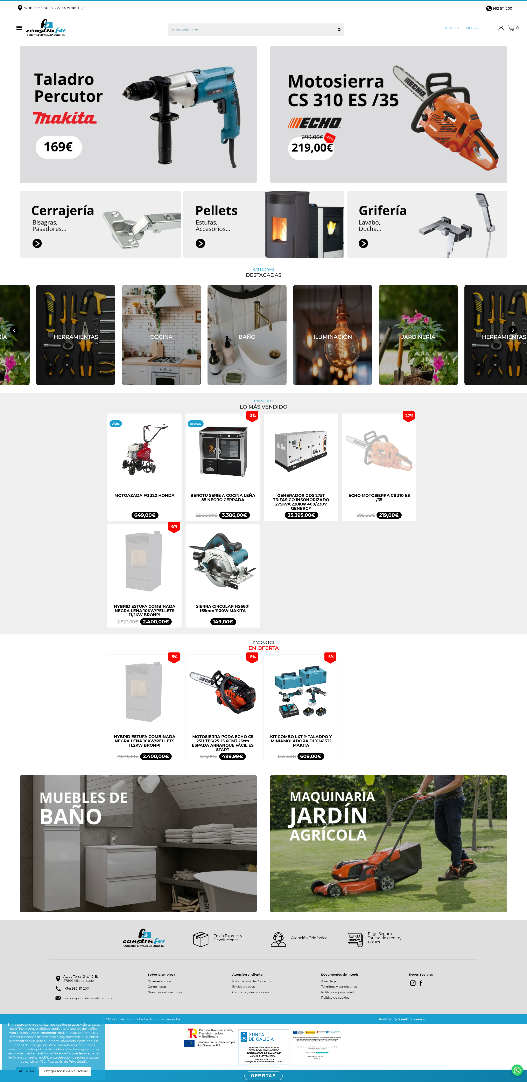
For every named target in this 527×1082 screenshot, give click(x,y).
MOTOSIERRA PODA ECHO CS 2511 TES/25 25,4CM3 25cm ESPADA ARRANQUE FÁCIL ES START (223, 743)
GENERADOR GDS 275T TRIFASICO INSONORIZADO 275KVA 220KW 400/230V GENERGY (301, 501)
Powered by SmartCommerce (402, 1019)
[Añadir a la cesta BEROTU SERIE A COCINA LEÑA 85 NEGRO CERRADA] (223, 453)
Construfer (87, 28)
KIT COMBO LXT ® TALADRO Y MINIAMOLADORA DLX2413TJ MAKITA (301, 741)
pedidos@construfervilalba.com (87, 998)
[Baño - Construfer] (247, 335)
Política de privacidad (337, 992)
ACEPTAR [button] (26, 1071)
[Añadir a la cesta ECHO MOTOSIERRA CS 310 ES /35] (379, 453)
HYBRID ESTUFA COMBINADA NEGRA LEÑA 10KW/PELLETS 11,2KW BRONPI (144, 610)
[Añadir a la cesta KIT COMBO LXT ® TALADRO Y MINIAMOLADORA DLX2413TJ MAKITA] (301, 694)
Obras (472, 28)
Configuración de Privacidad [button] (65, 1071)
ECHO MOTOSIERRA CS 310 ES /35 (379, 497)
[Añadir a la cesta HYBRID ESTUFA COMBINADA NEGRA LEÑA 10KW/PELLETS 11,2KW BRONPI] (144, 564)
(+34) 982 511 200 (76, 988)
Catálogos (452, 28)
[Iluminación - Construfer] (332, 335)
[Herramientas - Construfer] (75, 335)
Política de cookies (335, 997)
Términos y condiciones (339, 987)
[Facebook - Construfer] (421, 983)
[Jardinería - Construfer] (418, 335)
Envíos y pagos (243, 987)
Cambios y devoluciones (250, 992)
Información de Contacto (251, 981)
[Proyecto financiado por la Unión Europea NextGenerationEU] (210, 1038)
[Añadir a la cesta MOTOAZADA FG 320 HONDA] (144, 453)
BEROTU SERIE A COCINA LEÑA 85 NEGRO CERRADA (222, 497)
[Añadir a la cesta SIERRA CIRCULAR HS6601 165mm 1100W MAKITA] (223, 564)
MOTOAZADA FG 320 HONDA (144, 495)
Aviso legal (329, 981)
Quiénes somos (159, 981)
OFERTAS (263, 1075)
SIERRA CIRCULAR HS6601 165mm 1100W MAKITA (223, 608)
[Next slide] (512, 330)
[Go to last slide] (14, 330)
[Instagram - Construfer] (413, 983)
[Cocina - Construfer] (161, 335)
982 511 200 (502, 8)
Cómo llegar (157, 987)
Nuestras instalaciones (165, 992)
